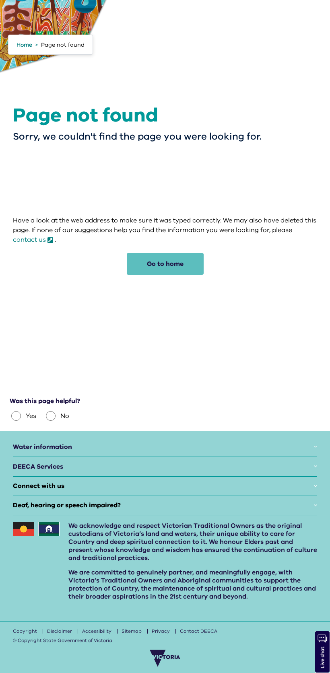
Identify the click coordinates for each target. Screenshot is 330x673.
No (64, 416)
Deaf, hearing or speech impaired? (67, 505)
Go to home (165, 263)
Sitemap (132, 631)
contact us (29, 239)
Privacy (161, 631)
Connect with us (38, 486)
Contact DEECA (198, 631)
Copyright (25, 631)
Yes (31, 416)
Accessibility (96, 631)
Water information (42, 446)
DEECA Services (38, 466)
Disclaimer (59, 631)
